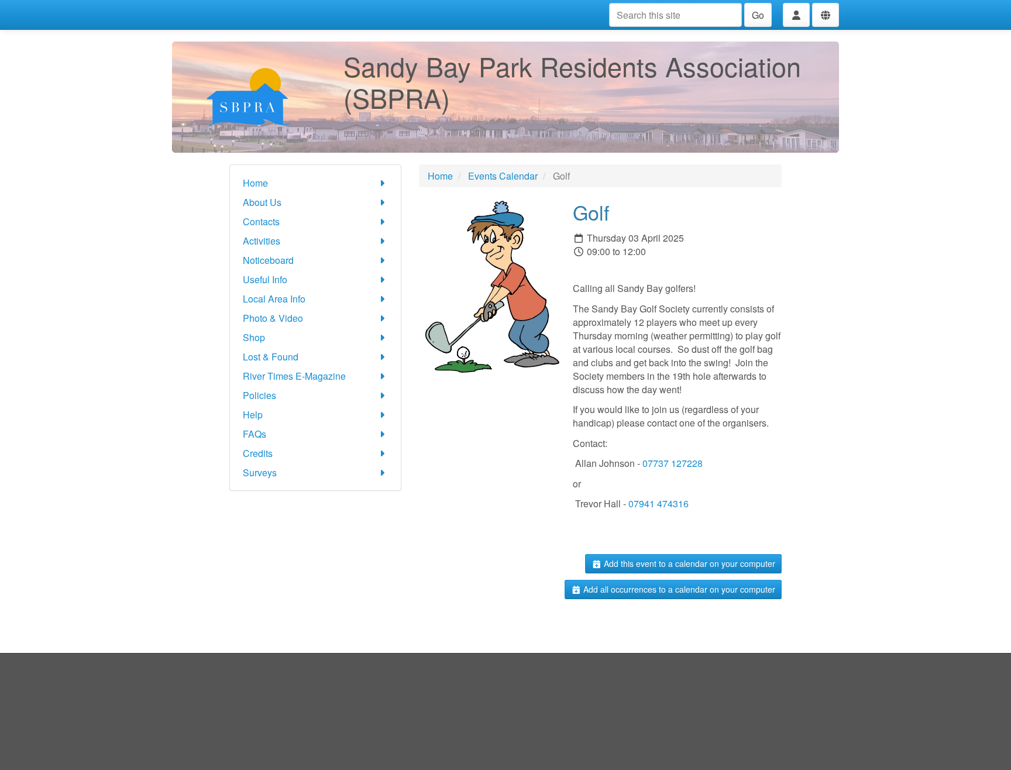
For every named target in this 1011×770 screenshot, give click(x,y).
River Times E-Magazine (294, 376)
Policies (259, 395)
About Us (262, 202)
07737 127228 (672, 463)
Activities (261, 241)
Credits (258, 453)
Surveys (260, 472)
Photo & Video (273, 318)
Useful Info (265, 279)
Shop (254, 337)
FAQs (254, 434)
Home (255, 183)
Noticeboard (268, 260)
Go (758, 15)
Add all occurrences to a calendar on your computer (678, 589)
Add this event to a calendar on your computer (688, 563)
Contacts (261, 221)
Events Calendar (503, 176)
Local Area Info (274, 298)
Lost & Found (270, 356)
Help (253, 414)
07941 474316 (658, 503)
